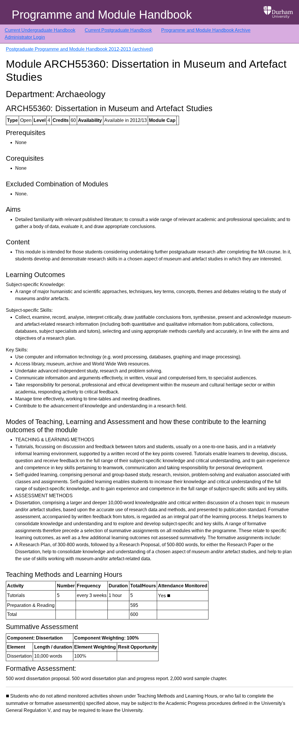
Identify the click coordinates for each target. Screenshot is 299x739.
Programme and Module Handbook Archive (206, 30)
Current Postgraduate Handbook (118, 30)
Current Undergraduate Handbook (40, 30)
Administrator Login (25, 37)
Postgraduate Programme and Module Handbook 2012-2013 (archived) (79, 49)
